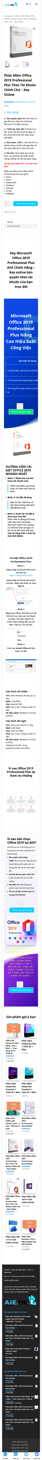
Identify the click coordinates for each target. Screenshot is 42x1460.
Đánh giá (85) (13, 226)
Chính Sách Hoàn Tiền (20, 1451)
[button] (34, 29)
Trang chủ (8, 16)
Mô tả (10, 222)
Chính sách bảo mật (19, 1442)
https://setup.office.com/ (21, 575)
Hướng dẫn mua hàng (20, 1445)
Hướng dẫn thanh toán (20, 1448)
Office (16, 16)
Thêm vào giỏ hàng (26, 203)
